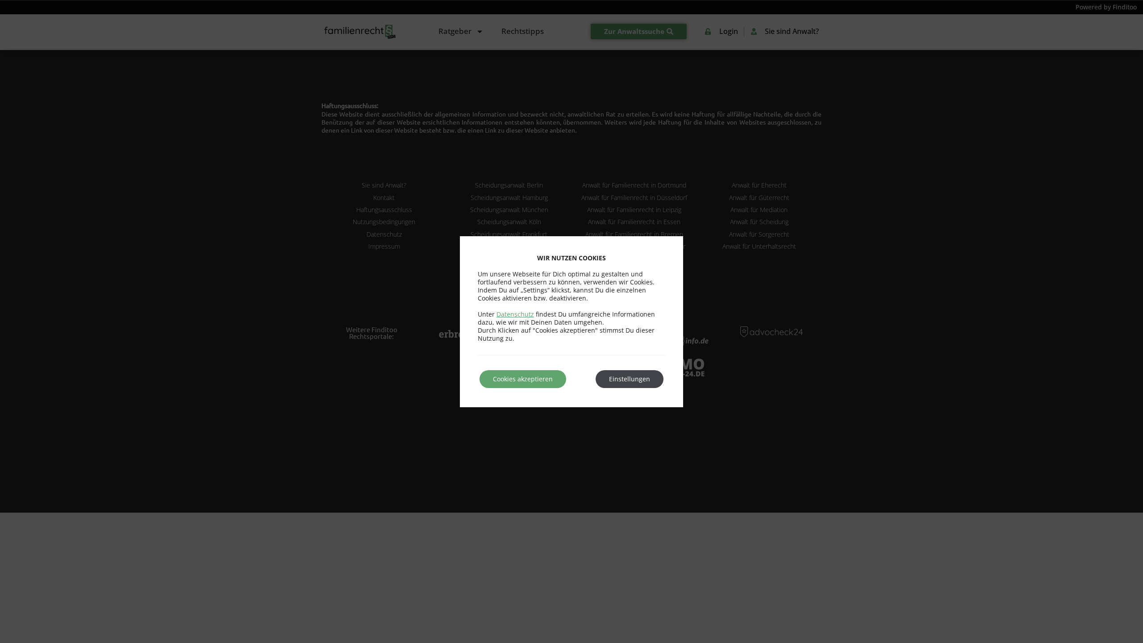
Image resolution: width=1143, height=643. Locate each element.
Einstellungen (629, 379)
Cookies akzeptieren (523, 379)
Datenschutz (515, 314)
